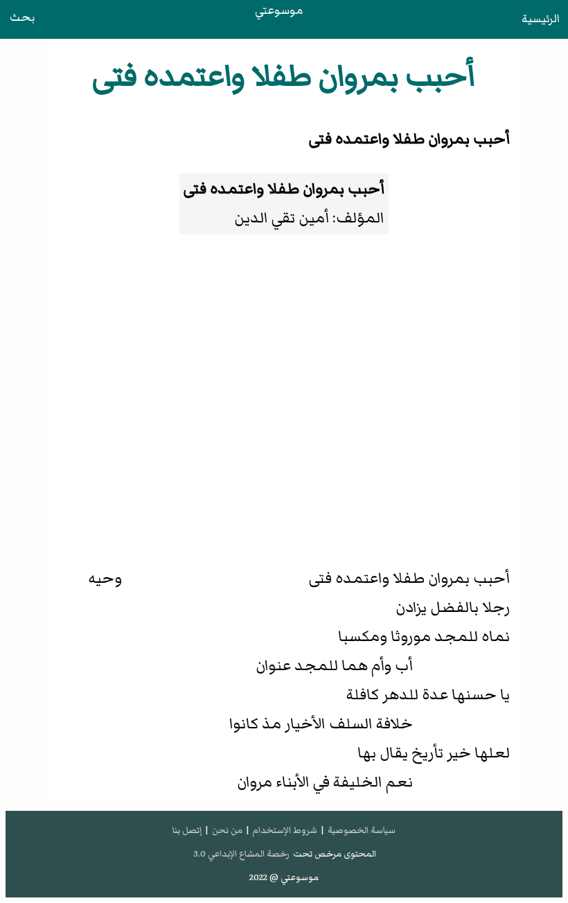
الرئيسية (541, 19)
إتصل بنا (187, 830)
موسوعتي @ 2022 (284, 877)
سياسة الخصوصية (362, 830)
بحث (22, 17)
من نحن (227, 830)
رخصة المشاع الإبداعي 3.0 (241, 854)
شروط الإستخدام (284, 830)
